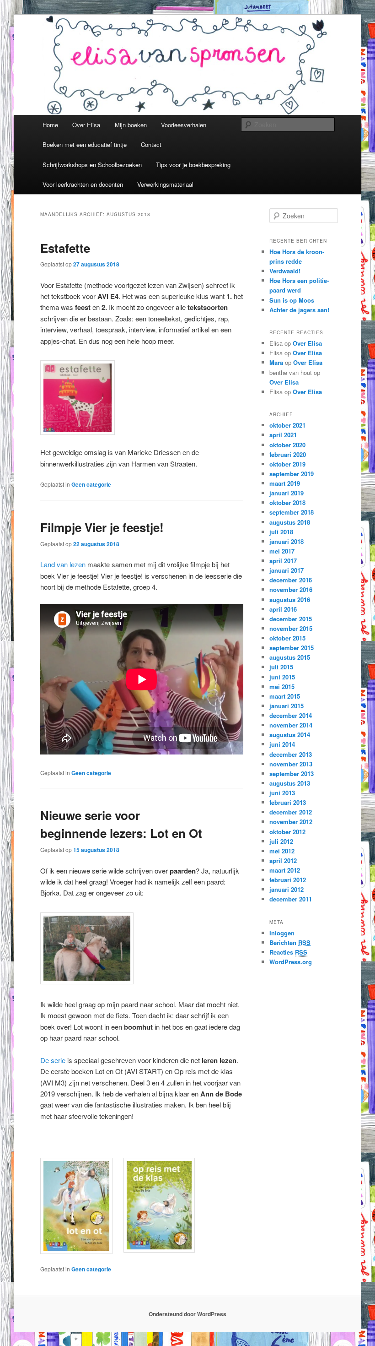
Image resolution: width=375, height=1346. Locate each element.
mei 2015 (282, 686)
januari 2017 (286, 570)
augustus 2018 (289, 522)
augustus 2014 (289, 734)
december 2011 (290, 899)
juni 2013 (282, 792)
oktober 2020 (287, 444)
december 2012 (290, 812)
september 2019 (291, 473)
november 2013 (290, 764)
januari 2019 (286, 492)
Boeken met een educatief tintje (85, 144)
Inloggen (282, 932)
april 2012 (283, 860)
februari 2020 (287, 454)
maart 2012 (284, 870)
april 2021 (283, 434)
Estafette (65, 247)
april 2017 (283, 560)
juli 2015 (281, 666)
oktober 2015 (287, 638)
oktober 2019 (287, 464)
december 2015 (290, 618)
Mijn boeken (131, 124)
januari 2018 (286, 541)
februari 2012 (287, 879)
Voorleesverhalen (183, 124)
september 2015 (291, 647)
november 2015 (290, 628)
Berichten (290, 942)
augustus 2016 (289, 599)
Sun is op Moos (291, 300)
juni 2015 (282, 677)
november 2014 (290, 725)
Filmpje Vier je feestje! (102, 527)
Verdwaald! (284, 270)
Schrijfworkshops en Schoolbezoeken (92, 164)
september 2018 (291, 512)
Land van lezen (63, 564)
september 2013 (291, 773)
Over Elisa (86, 124)
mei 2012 (282, 851)
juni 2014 (282, 744)
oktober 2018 (287, 502)
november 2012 (290, 821)
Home (50, 124)
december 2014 (290, 715)
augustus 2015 (289, 657)
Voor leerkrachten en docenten (83, 184)
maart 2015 (284, 696)
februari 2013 (287, 802)
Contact (151, 144)
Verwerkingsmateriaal (165, 184)
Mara (276, 362)
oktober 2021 (287, 425)
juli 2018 (281, 531)
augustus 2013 (289, 783)
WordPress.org (290, 961)
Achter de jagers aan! (299, 309)
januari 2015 (286, 705)
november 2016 (290, 589)
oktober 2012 (287, 831)
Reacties (288, 952)
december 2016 (290, 579)
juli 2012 (281, 841)
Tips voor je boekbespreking (193, 164)
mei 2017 (282, 551)
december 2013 (290, 754)
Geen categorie (91, 484)
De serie (52, 1060)
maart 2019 (284, 483)
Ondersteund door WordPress (187, 1314)
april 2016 (283, 609)
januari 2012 (286, 889)
